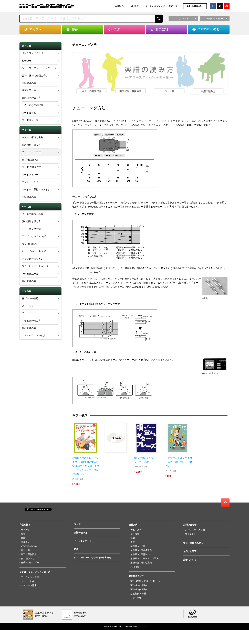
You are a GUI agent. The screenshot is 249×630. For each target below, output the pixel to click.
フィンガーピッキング (34, 259)
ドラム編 (26, 291)
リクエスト (190, 534)
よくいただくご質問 (195, 530)
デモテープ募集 (29, 585)
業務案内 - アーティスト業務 (144, 558)
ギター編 (26, 130)
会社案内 (119, 6)
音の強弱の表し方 (31, 98)
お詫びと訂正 (189, 551)
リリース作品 (27, 581)
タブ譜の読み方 (30, 159)
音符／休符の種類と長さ (35, 75)
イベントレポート (83, 541)
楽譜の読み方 (80, 532)
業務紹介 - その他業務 (141, 562)
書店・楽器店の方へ (195, 6)
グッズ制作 (135, 597)
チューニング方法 (31, 152)
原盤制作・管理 (138, 593)
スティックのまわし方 (34, 335)
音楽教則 (25, 542)
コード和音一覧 (30, 120)
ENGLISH (173, 6)
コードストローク (31, 174)
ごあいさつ (135, 530)
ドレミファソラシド (32, 53)
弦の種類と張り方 (31, 145)
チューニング (29, 313)
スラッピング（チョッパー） (37, 266)
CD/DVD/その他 (29, 546)
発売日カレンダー (30, 562)
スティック (28, 306)
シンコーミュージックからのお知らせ (92, 557)
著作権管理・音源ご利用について (146, 581)
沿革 (132, 542)
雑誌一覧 (25, 550)
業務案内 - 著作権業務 (141, 550)
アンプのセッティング (34, 236)
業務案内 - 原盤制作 (140, 554)
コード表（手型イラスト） (36, 189)
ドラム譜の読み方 (31, 320)
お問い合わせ (189, 524)
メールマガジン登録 (155, 6)
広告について (189, 559)
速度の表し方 (29, 90)
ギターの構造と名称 (32, 137)
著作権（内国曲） (139, 589)
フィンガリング (30, 182)
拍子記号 (26, 60)
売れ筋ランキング (30, 558)
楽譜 (23, 538)
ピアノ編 (26, 46)
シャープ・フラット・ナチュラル (39, 68)
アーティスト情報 (30, 577)
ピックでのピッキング (34, 251)
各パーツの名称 (30, 298)
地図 (132, 538)
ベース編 (26, 207)
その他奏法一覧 (30, 273)
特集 (76, 549)
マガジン (25, 530)
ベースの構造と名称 (32, 214)
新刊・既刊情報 (29, 554)
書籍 (23, 534)
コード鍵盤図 (29, 112)
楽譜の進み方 (29, 83)
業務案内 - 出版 (137, 546)
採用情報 (134, 6)
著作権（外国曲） (139, 585)
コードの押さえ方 (31, 167)
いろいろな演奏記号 (32, 105)
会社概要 (134, 534)
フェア (77, 524)
